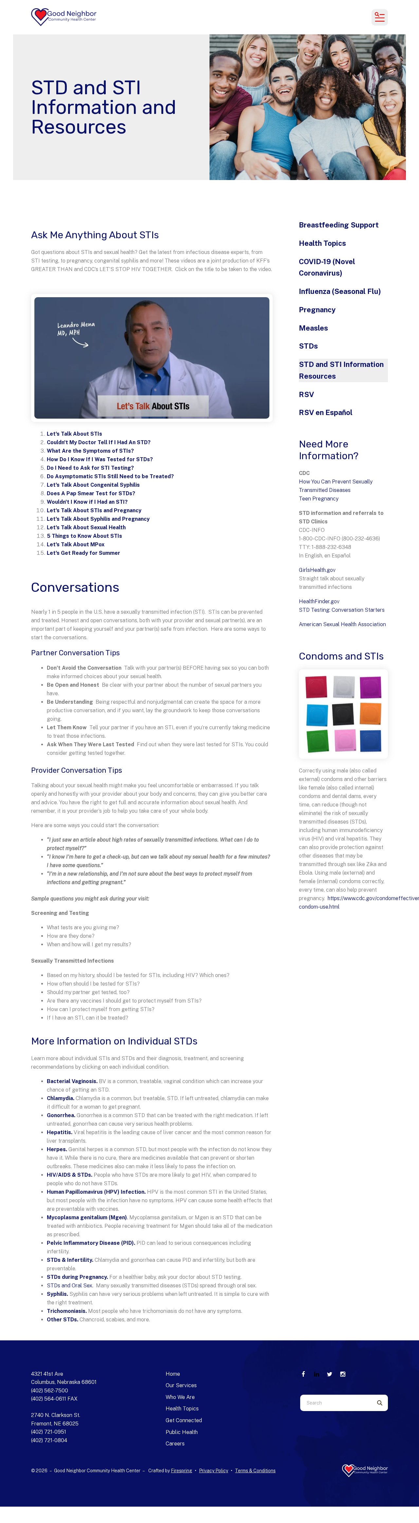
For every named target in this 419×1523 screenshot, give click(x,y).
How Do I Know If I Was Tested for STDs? (100, 459)
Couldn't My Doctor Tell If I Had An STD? (99, 442)
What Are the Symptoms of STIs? (90, 451)
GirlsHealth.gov (317, 570)
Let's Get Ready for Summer (83, 553)
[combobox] (336, 1403)
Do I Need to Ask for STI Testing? (90, 468)
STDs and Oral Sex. (71, 1285)
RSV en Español (326, 412)
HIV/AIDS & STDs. (69, 1175)
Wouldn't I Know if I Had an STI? (87, 502)
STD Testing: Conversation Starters (342, 610)
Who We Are (180, 1397)
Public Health (182, 1432)
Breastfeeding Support (339, 225)
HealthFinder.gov (319, 601)
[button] (380, 17)
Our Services (181, 1385)
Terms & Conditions (255, 1470)
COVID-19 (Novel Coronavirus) (327, 267)
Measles (313, 328)
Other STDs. (62, 1319)
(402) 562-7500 (49, 1390)
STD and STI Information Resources (341, 370)
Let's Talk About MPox (75, 544)
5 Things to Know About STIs (84, 536)
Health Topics (322, 243)
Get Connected (184, 1420)
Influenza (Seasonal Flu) (340, 291)
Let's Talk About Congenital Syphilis (93, 485)
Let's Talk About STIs (74, 434)
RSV (306, 394)
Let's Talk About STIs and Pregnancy (94, 510)
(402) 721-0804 (49, 1440)
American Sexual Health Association (342, 624)
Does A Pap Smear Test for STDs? (91, 493)
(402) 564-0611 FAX (54, 1399)
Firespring (181, 1470)
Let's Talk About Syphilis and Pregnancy (98, 519)
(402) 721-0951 (48, 1432)
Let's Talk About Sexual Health (86, 527)
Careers (175, 1444)
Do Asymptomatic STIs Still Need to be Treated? (110, 476)
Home (173, 1374)
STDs (308, 346)
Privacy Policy (213, 1470)
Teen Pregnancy (318, 499)
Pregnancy (317, 309)
